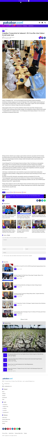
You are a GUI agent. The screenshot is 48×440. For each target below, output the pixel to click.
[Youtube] (15, 429)
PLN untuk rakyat (18, 192)
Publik (25, 192)
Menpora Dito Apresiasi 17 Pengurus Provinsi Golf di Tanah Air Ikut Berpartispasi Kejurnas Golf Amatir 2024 (25, 369)
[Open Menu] (42, 22)
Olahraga (3, 393)
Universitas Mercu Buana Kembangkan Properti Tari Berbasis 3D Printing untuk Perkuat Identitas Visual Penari (39, 231)
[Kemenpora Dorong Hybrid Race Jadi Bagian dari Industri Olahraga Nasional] (39, 209)
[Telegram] (42, 200)
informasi (8, 192)
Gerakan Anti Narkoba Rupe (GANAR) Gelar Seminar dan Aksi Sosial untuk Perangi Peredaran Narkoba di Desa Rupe (25, 359)
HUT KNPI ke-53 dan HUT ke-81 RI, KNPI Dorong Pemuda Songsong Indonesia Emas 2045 (9, 216)
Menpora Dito (5, 406)
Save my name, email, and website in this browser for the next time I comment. (18, 255)
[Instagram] (10, 429)
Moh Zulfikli (7, 37)
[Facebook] (37, 200)
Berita (4, 212)
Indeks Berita (4, 417)
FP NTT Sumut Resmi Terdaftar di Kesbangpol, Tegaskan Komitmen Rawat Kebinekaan (23, 231)
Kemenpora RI (5, 412)
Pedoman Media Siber (6, 419)
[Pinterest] (8, 429)
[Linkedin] (13, 429)
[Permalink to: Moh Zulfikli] (3, 38)
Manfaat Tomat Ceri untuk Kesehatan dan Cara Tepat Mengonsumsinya (20, 364)
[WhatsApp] (45, 200)
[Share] (45, 38)
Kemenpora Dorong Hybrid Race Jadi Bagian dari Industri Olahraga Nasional (39, 216)
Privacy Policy (4, 421)
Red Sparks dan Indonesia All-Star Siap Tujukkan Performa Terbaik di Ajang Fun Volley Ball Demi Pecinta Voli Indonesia (25, 355)
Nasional (3, 395)
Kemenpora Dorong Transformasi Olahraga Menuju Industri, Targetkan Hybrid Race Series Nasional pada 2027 (8, 231)
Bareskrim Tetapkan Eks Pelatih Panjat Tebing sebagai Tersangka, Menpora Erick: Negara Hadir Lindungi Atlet (24, 216)
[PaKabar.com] (13, 22)
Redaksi (3, 423)
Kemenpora (5, 404)
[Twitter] (40, 200)
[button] (39, 22)
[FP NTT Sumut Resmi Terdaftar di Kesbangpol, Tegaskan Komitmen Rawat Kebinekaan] (24, 224)
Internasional (4, 397)
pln (12, 192)
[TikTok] (19, 429)
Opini (3, 399)
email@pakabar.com (8, 386)
